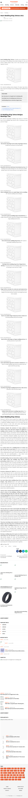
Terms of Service (7, 788)
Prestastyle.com (19, 795)
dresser (11, 770)
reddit (20, 775)
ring (6, 546)
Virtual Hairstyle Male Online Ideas (13, 751)
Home (7, 786)
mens (2, 775)
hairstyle (5, 772)
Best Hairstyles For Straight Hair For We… (9, 694)
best (18, 768)
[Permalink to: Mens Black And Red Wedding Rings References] (21, 601)
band (15, 768)
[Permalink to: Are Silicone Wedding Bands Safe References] (6, 597)
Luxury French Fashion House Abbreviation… (15, 650)
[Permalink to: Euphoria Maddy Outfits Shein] (14, 726)
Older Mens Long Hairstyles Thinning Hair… (14, 703)
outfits (14, 775)
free (18, 770)
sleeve (16, 777)
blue (24, 768)
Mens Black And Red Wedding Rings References (21, 612)
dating (3, 629)
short (5, 777)
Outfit (1, 639)
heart (2, 546)
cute (1, 770)
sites (10, 777)
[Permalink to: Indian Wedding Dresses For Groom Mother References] (6, 582)
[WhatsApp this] (26, 551)
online (8, 775)
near (5, 775)
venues (2, 779)
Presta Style (10, 795)
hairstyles (9, 772)
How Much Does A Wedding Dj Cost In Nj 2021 (6, 556)
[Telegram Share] (23, 551)
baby (12, 768)
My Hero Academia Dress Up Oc (13, 741)
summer (19, 777)
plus (17, 775)
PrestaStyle (14, 2)
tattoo (23, 777)
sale (23, 775)
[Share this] (17, 551)
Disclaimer (20, 788)
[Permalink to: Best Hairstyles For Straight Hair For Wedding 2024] (14, 675)
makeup (22, 772)
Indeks (20, 790)
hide (8, 106)
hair (1, 772)
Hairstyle (2, 693)
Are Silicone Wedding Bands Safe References (6, 606)
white (13, 779)
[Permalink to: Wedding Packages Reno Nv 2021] (21, 582)
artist (2, 768)
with (16, 779)
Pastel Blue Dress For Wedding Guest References (12, 98)
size (13, 777)
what (10, 779)
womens (19, 779)
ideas (13, 772)
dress (3, 633)
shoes (2, 777)
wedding (14, 546)
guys (24, 770)
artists (4, 631)
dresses (4, 627)
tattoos (9, 546)
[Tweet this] (20, 551)
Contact (7, 790)
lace (16, 772)
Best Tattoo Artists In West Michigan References (22, 556)
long (19, 772)
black (21, 768)
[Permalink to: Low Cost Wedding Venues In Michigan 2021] (21, 569)
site (7, 777)
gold (21, 770)
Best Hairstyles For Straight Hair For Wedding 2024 (12, 96)
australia (8, 768)
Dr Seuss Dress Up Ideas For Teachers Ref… (15, 746)
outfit (11, 775)
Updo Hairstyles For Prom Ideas (12, 698)
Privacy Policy (21, 786)
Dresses (7, 745)
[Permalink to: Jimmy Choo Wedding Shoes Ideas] (6, 568)
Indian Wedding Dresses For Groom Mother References (6, 587)
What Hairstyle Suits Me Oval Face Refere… (14, 708)
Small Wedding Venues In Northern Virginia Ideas (12, 100)
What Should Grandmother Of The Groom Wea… (15, 757)
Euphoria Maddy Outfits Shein (13, 736)
